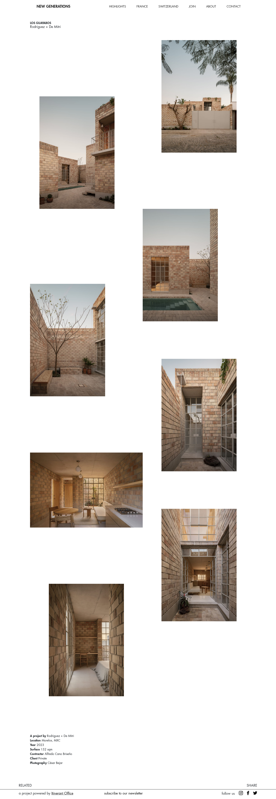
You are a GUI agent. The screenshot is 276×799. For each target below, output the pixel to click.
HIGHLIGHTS (117, 6)
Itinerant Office (62, 793)
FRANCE (142, 6)
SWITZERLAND (168, 6)
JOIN (192, 6)
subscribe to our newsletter (123, 793)
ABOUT (211, 6)
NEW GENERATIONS (53, 6)
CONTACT (234, 6)
